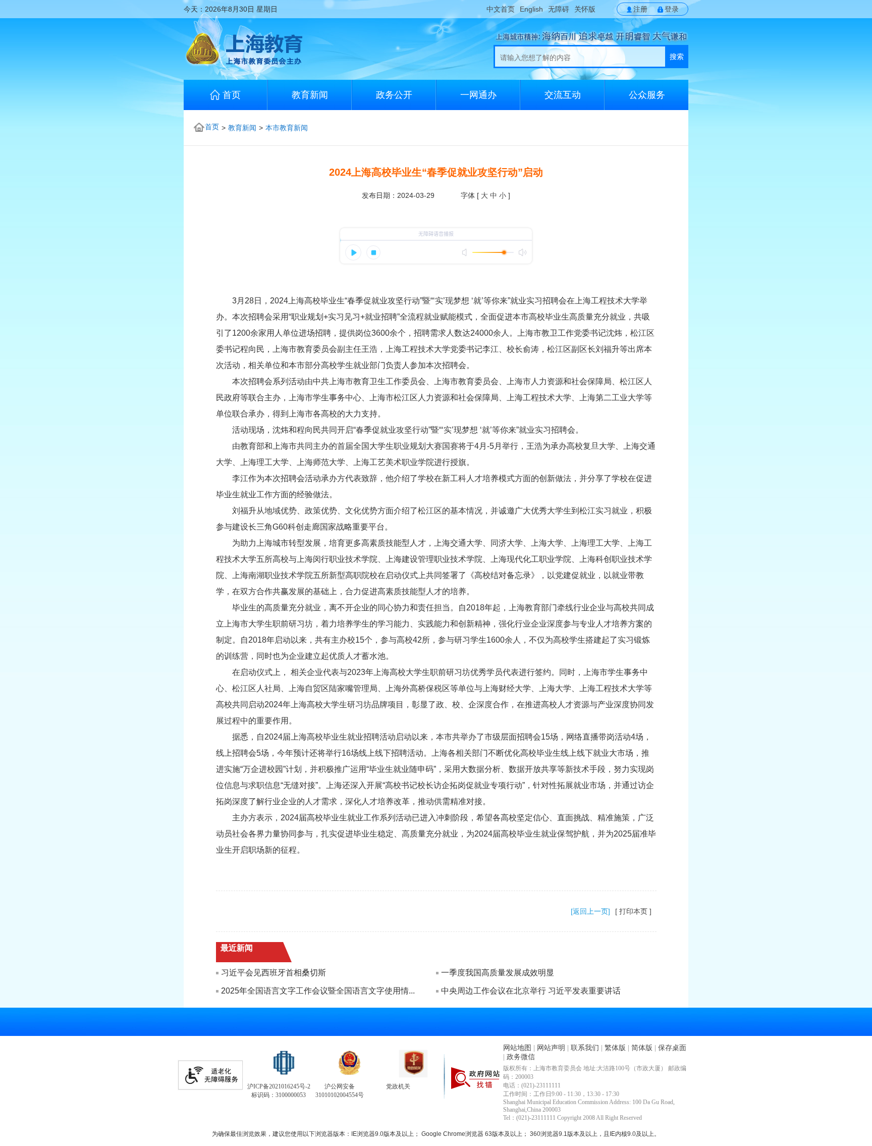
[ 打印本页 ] (633, 911)
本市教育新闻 (286, 128)
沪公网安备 (339, 1086)
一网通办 (478, 95)
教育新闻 (310, 95)
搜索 (677, 57)
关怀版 (584, 9)
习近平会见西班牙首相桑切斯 (273, 972)
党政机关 (398, 1086)
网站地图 (517, 1048)
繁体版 (615, 1048)
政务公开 (394, 95)
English (531, 9)
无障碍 (558, 9)
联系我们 (585, 1048)
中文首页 (500, 9)
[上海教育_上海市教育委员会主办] (243, 64)
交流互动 (562, 95)
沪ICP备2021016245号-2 (278, 1086)
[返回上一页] (590, 911)
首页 (232, 95)
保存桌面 (672, 1048)
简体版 (641, 1048)
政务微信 (521, 1057)
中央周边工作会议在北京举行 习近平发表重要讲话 (531, 990)
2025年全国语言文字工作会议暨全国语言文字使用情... (318, 990)
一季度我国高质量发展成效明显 (497, 972)
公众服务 (647, 95)
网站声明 (551, 1048)
